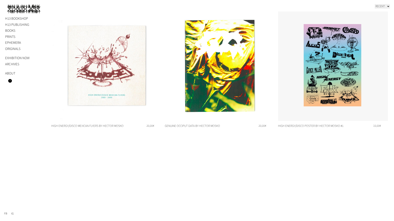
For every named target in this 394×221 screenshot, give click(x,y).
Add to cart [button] (150, 132)
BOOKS (10, 30)
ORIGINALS (13, 48)
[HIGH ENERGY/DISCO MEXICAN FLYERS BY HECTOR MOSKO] (106, 66)
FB (5, 214)
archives (12, 64)
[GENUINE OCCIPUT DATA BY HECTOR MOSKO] (220, 66)
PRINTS (10, 36)
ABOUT (10, 73)
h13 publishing (17, 24)
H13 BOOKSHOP (16, 18)
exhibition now (17, 58)
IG (12, 214)
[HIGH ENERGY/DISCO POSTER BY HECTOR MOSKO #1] (333, 66)
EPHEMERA (13, 42)
